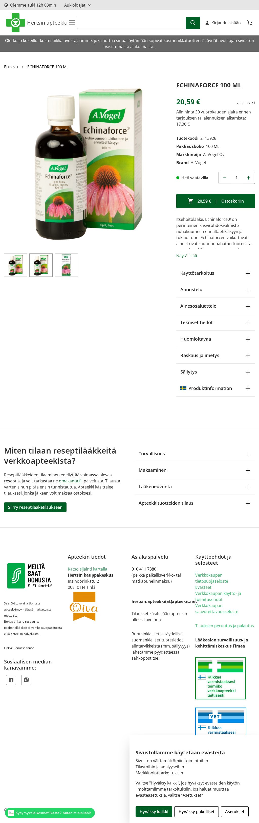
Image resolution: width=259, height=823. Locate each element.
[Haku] (193, 23)
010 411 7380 (144, 569)
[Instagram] (26, 680)
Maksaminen (152, 470)
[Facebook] (11, 680)
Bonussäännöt (23, 648)
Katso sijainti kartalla (87, 569)
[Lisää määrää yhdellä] (249, 178)
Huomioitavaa (195, 339)
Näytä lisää (186, 256)
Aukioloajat (74, 5)
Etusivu (11, 67)
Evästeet (203, 587)
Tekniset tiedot (196, 322)
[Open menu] (72, 23)
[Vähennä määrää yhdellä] (225, 178)
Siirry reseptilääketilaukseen (35, 507)
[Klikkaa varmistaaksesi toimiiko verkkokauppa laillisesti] (225, 678)
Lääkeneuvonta (155, 486)
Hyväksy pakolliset (196, 811)
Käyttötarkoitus (197, 273)
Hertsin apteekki (47, 22)
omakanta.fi (70, 481)
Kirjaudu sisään (226, 23)
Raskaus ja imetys (199, 355)
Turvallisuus (152, 453)
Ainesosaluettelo (198, 306)
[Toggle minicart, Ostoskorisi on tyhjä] (250, 23)
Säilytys (188, 372)
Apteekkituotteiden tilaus (166, 503)
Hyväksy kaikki (154, 811)
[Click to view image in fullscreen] (87, 163)
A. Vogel (198, 162)
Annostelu (191, 289)
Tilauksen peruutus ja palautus (224, 626)
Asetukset (234, 811)
